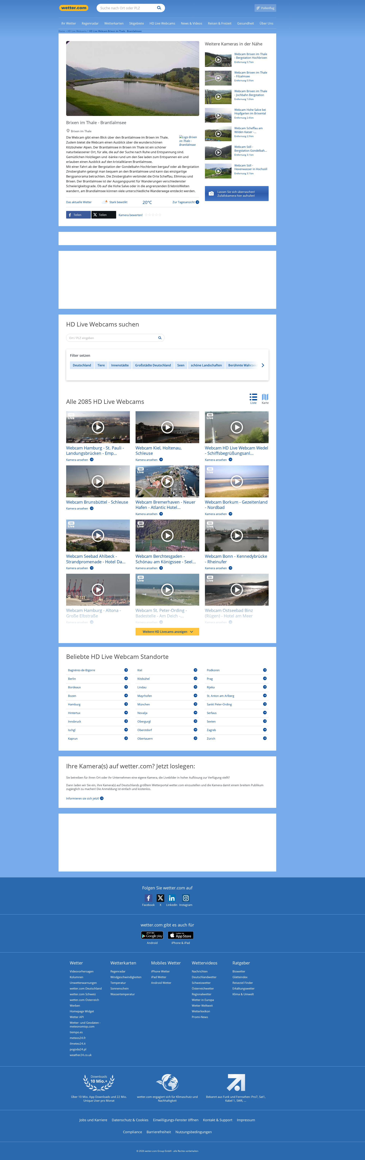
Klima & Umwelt (243, 994)
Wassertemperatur (122, 994)
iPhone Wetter (160, 971)
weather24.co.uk (81, 1055)
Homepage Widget (82, 1011)
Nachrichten (200, 971)
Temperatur (118, 983)
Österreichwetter (203, 988)
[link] (69, 23)
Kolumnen (76, 977)
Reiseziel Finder (242, 983)
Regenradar (117, 971)
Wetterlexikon (201, 1011)
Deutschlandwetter (204, 977)
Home (62, 31)
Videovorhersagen (82, 971)
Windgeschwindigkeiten (125, 977)
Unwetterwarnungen (83, 983)
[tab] (255, 399)
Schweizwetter (201, 983)
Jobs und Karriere (93, 1120)
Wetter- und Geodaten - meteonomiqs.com (85, 1024)
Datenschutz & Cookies (130, 1120)
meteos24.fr (78, 1038)
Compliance (132, 1132)
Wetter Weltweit (202, 1005)
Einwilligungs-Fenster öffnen (175, 1120)
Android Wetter (161, 983)
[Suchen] (158, 8)
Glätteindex (240, 977)
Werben (75, 1005)
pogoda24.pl (78, 1049)
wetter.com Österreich (84, 1000)
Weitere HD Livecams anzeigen (165, 632)
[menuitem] (69, 23)
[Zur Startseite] (74, 8)
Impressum (246, 1120)
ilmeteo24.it (78, 1043)
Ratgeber (241, 963)
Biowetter (238, 971)
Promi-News (200, 1017)
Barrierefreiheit (159, 1132)
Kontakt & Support (217, 1120)
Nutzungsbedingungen (193, 1132)
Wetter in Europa (203, 1000)
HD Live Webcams (77, 31)
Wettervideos (204, 963)
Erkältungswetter (243, 988)
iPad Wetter (158, 977)
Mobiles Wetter (166, 963)
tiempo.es (76, 1032)
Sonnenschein (119, 988)
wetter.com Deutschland (86, 988)
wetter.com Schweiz (83, 994)
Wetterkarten (123, 963)
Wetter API (77, 1017)
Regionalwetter (201, 994)
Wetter (76, 963)
